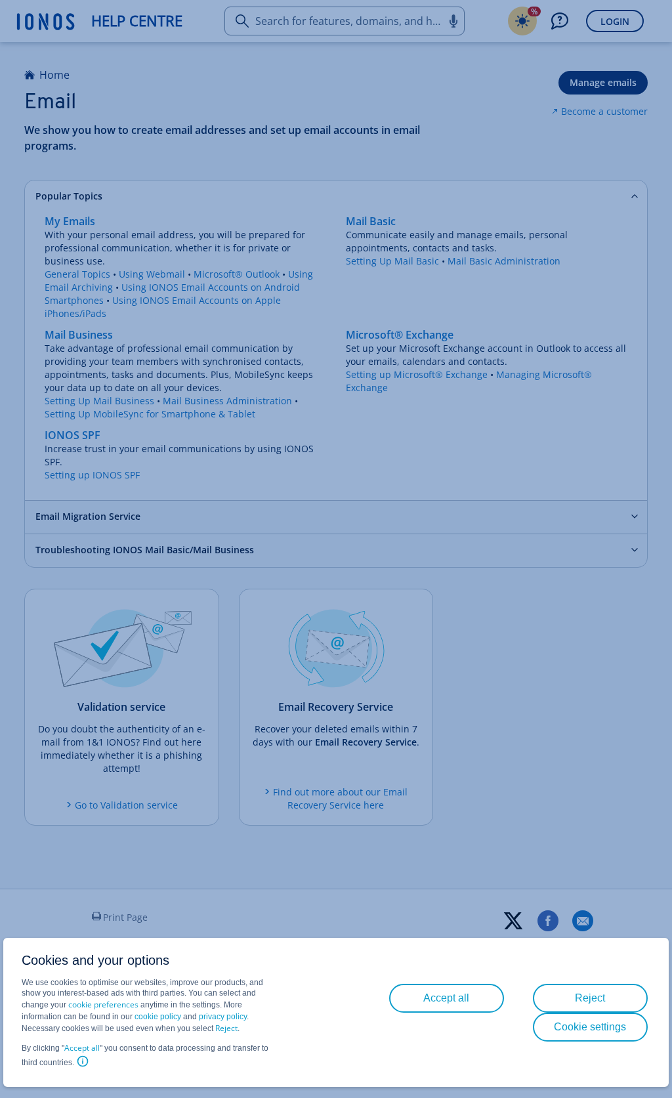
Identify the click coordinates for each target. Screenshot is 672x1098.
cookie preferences (103, 1004)
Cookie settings (590, 1026)
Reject (226, 1028)
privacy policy (223, 1016)
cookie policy (158, 1016)
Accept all (82, 1047)
